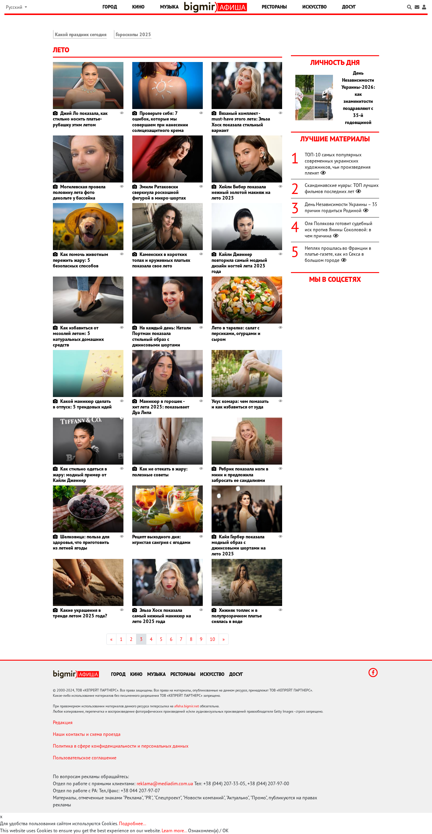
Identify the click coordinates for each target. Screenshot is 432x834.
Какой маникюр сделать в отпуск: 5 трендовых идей (82, 404)
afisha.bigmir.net (186, 706)
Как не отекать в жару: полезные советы (159, 471)
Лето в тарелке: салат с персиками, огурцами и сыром (236, 333)
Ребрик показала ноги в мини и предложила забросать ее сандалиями (240, 474)
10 (212, 639)
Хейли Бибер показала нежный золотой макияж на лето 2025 (241, 192)
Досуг (349, 7)
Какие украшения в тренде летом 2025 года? (80, 613)
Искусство (314, 7)
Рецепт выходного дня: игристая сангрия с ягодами (161, 539)
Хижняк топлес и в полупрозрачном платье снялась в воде (237, 615)
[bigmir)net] (201, 7)
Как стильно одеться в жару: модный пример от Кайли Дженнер (80, 474)
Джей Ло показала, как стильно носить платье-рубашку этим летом (80, 118)
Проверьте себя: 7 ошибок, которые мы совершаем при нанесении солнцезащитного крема (160, 121)
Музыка (169, 7)
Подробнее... (132, 823)
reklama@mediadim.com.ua (165, 783)
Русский (15, 7)
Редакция (63, 722)
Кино (138, 7)
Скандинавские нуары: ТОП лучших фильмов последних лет (342, 188)
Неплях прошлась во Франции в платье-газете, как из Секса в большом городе (338, 254)
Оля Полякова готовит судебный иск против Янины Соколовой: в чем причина (338, 229)
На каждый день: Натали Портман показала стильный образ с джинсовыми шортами (161, 336)
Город (110, 7)
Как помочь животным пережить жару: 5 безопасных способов (80, 259)
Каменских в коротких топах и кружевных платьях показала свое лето (161, 259)
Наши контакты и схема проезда (86, 734)
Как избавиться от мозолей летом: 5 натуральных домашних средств (78, 336)
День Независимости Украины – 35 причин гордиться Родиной (341, 207)
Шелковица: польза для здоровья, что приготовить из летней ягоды (81, 542)
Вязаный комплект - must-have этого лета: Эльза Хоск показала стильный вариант (241, 121)
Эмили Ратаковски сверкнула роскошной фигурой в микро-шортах (159, 192)
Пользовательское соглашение (84, 758)
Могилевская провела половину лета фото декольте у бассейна (79, 192)
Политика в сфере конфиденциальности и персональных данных (120, 746)
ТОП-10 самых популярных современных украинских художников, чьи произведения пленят (338, 164)
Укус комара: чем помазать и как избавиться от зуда (240, 404)
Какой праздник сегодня (80, 34)
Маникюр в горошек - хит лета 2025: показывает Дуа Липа (160, 406)
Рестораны (274, 7)
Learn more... (174, 830)
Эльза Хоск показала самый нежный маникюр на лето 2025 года (161, 615)
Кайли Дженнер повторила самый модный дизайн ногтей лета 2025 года (239, 262)
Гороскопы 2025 (133, 34)
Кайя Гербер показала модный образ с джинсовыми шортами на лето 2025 (239, 545)
